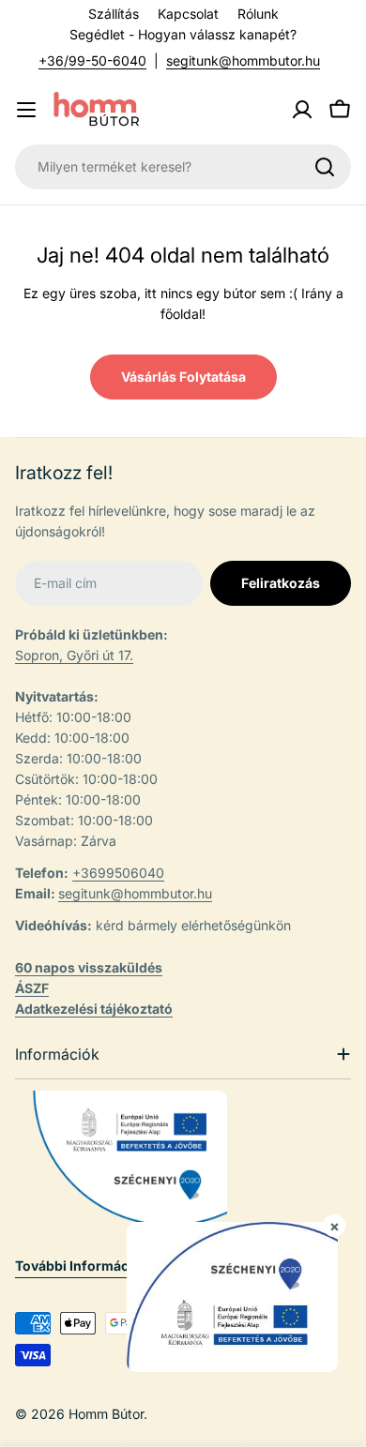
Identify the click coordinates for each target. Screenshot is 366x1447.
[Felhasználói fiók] (302, 109)
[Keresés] (324, 167)
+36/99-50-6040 (92, 60)
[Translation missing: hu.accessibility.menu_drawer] (26, 109)
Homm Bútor (106, 1414)
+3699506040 (118, 873)
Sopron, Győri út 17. (74, 655)
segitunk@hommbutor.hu (243, 60)
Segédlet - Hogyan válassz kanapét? (183, 34)
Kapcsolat (188, 14)
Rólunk (258, 14)
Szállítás (113, 14)
